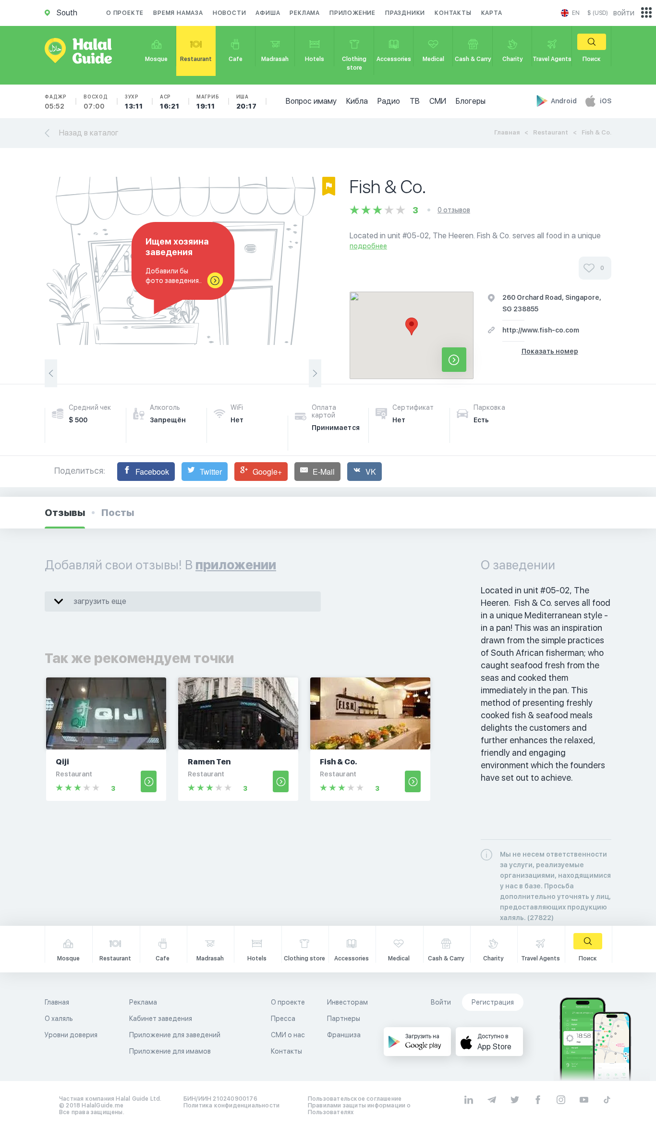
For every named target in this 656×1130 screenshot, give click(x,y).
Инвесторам (347, 1002)
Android (564, 101)
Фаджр (56, 102)
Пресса (283, 1018)
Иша (246, 102)
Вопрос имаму (311, 101)
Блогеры (471, 101)
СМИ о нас (288, 1035)
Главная (507, 132)
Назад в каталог (89, 132)
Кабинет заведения (160, 1018)
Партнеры (343, 1018)
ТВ (415, 101)
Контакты (453, 13)
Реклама (305, 13)
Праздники (405, 13)
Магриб (207, 102)
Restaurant (550, 132)
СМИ (437, 101)
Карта (491, 13)
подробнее (368, 246)
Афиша (267, 13)
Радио (388, 101)
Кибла (357, 101)
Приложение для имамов (170, 1051)
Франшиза (344, 1035)
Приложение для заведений (174, 1035)
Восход (96, 102)
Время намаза (178, 13)
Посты (117, 512)
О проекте (125, 13)
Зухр (134, 102)
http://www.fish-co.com (540, 330)
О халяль (59, 1018)
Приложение (352, 13)
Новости (229, 13)
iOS (605, 101)
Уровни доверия (71, 1035)
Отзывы (65, 512)
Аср (170, 102)
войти (623, 12)
